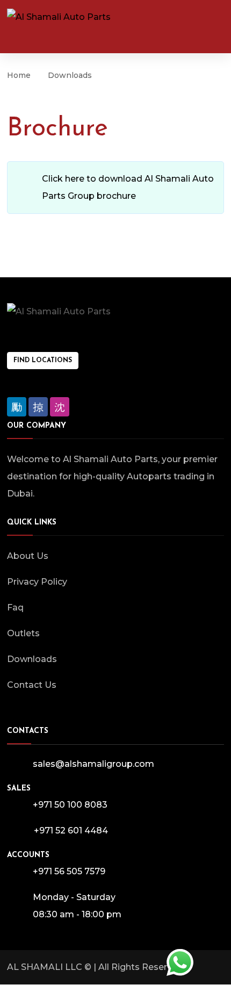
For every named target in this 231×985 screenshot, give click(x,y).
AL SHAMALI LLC (44, 967)
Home (19, 75)
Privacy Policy (37, 582)
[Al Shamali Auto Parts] (59, 17)
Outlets (23, 633)
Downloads (32, 659)
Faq (15, 607)
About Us (27, 556)
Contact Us (31, 685)
